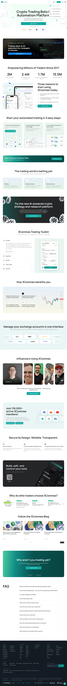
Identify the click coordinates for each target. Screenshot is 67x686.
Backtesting (12, 647)
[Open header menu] (65, 2)
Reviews (48, 657)
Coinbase (21, 651)
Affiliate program (50, 649)
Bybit (21, 657)
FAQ (47, 656)
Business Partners (59, 647)
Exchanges (5, 657)
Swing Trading (12, 663)
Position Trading (36, 663)
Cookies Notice (5, 670)
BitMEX (27, 646)
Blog (47, 652)
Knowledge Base (50, 654)
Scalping (4, 663)
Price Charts (58, 649)
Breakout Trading (13, 665)
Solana (27, 654)
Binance (21, 646)
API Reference (37, 646)
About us (48, 646)
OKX (20, 652)
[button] (64, 683)
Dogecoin (27, 652)
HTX (20, 656)
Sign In (54, 2)
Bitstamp (21, 647)
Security (57, 652)
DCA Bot (4, 647)
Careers (48, 647)
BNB (26, 656)
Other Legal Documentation (8, 672)
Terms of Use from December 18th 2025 (16, 670)
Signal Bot (4, 649)
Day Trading (5, 665)
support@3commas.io (7, 680)
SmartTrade (5, 651)
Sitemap (57, 651)
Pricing (57, 646)
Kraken (27, 647)
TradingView (5, 652)
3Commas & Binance (50, 651)
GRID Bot (4, 646)
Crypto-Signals (5, 656)
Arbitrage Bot (5, 654)
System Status (12, 646)
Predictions (58, 654)
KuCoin (21, 654)
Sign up (58, 2)
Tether (27, 649)
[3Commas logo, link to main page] (4, 2)
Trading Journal (12, 651)
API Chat (36, 647)
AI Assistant (12, 649)
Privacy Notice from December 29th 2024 (32, 670)
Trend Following (19, 663)
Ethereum (27, 651)
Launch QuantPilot (19, 53)
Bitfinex (21, 649)
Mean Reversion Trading (27, 663)
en (62, 2)
